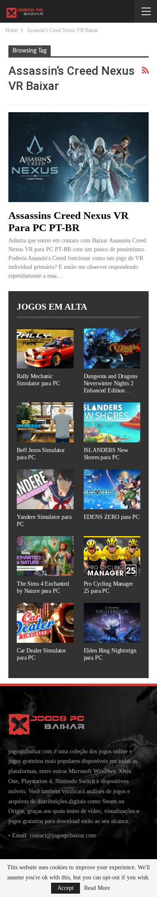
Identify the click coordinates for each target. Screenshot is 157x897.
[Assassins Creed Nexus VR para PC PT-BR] (78, 157)
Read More (97, 888)
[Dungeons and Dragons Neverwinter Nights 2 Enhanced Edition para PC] (112, 348)
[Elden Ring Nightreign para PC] (112, 623)
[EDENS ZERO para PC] (112, 489)
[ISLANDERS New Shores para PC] (112, 422)
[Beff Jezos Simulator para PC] (45, 422)
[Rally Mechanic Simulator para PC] (45, 348)
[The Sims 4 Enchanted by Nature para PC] (45, 556)
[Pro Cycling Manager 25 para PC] (112, 556)
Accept (65, 888)
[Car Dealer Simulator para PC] (45, 623)
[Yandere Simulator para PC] (45, 489)
